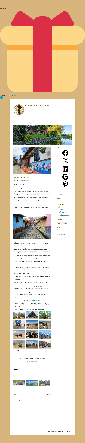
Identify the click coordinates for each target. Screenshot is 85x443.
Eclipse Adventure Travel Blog (19, 121)
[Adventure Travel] (19, 383)
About (28, 121)
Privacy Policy (68, 431)
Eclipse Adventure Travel (37, 105)
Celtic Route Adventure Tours (64, 215)
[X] (65, 164)
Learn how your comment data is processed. (36, 423)
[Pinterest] (65, 187)
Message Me (59, 229)
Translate (65, 223)
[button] (19, 315)
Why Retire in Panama (63, 211)
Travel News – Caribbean (30, 386)
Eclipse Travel (60, 198)
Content (49, 121)
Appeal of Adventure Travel (64, 209)
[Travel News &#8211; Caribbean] (32, 383)
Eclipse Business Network (24, 180)
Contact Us (56, 121)
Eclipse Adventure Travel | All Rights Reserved (56, 431)
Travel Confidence (41, 386)
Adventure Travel (16, 386)
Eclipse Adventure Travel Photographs (39, 121)
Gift (1, 97)
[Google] (65, 180)
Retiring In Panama (62, 212)
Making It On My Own (63, 214)
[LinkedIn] (65, 172)
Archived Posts (21, 175)
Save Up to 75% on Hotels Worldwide (32, 211)
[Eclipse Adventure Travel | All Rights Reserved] (71, 99)
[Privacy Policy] (74, 99)
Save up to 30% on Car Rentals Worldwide (32, 300)
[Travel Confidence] (44, 383)
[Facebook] (65, 156)
